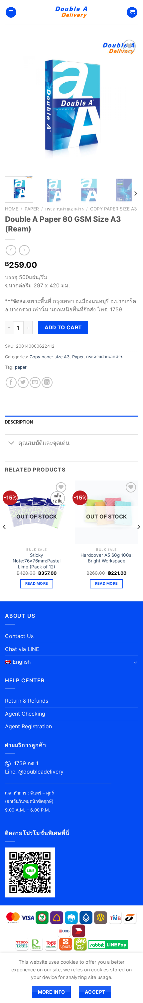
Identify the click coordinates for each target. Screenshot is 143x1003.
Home (11, 208)
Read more (36, 583)
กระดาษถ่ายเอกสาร (64, 208)
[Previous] (16, 104)
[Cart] (132, 12)
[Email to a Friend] (35, 382)
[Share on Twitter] (23, 382)
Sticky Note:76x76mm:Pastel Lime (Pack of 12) (37, 560)
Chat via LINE (22, 649)
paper (21, 367)
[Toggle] (11, 443)
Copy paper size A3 (113, 208)
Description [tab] (19, 422)
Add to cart (63, 327)
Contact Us (19, 636)
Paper (32, 208)
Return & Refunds (26, 700)
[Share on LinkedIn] (47, 382)
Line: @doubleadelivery (34, 771)
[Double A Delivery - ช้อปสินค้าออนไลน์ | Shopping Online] (72, 12)
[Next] (127, 104)
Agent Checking (25, 713)
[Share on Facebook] (11, 382)
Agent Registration (28, 726)
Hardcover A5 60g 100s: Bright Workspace (106, 558)
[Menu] (11, 12)
